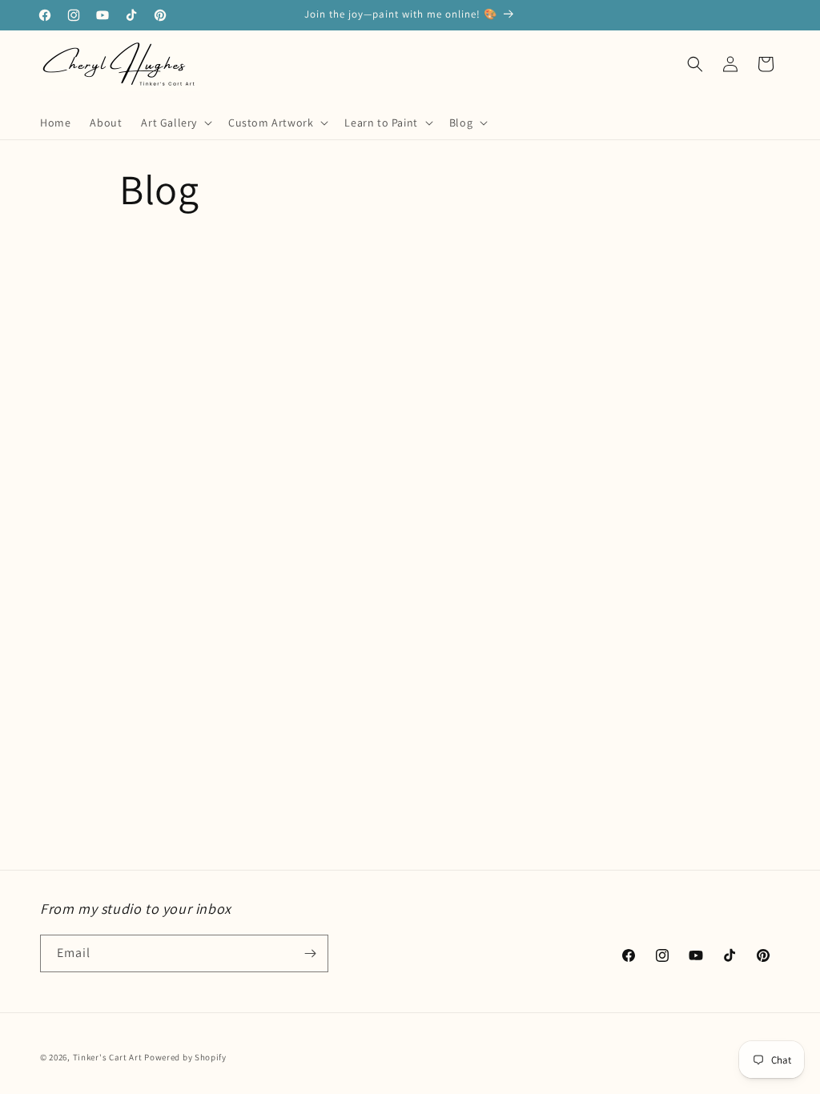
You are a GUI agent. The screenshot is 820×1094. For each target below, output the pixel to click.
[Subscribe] (310, 953)
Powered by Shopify (185, 1057)
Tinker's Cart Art (108, 1057)
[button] (175, 122)
